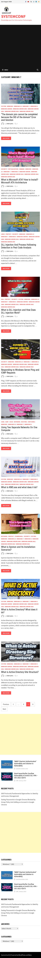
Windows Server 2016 (12, 111)
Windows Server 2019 (26, 111)
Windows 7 (26, 106)
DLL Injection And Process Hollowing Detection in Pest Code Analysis (18, 246)
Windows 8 (34, 106)
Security (4, 169)
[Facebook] (26, 1)
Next (4, 709)
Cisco (11, 422)
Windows (10, 106)
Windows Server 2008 (20, 109)
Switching (31, 422)
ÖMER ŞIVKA (9, 124)
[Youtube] (28, 1)
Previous (6, 704)
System (3, 106)
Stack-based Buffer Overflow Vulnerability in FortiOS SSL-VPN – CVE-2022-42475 (26, 775)
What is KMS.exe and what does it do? (19, 487)
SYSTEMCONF (13, 16)
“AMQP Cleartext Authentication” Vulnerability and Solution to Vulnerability (25, 763)
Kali (2, 299)
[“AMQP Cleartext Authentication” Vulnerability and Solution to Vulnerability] (7, 762)
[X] (31, 1)
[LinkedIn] (36, 1)
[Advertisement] (20, 46)
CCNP (6, 422)
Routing (24, 422)
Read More (6, 138)
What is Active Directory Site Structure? (20, 672)
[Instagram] (34, 1)
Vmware (21, 169)
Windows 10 (18, 106)
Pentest (8, 234)
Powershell (19, 536)
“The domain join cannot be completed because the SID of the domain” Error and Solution (19, 117)
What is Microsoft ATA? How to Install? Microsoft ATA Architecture (19, 181)
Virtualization (13, 169)
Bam (30, 955)
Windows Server (6, 109)
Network (17, 422)
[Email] (39, 1)
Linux (3, 234)
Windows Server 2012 (16, 174)
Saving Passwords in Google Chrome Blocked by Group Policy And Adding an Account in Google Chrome (18, 802)
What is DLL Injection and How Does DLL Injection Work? (18, 311)
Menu (6, 70)
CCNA (2, 422)
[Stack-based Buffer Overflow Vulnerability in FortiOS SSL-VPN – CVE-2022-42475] (7, 774)
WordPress (22, 955)
